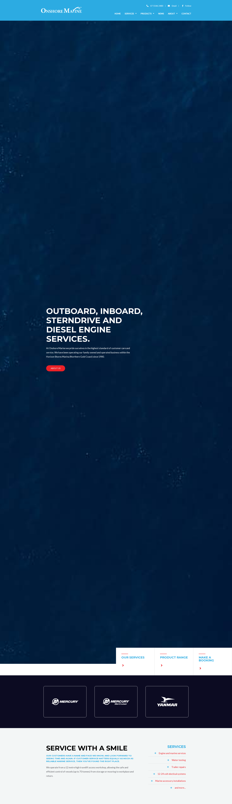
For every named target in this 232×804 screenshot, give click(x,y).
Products (146, 13)
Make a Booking (206, 659)
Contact (186, 13)
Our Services (132, 657)
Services (129, 13)
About (171, 13)
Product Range (174, 657)
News (161, 13)
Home (118, 13)
